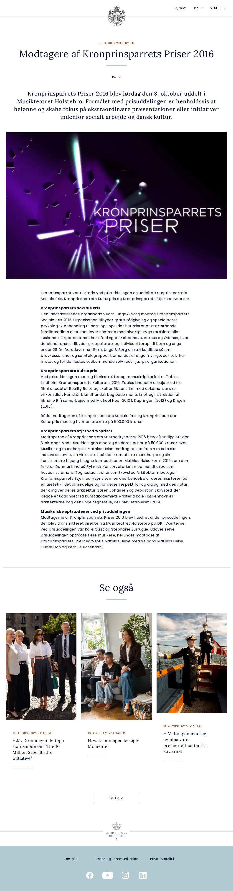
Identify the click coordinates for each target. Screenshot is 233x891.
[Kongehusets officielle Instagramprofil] (125, 876)
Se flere (117, 798)
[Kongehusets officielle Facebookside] (89, 876)
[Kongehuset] (116, 16)
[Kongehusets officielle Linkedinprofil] (143, 876)
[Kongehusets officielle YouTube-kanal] (107, 876)
